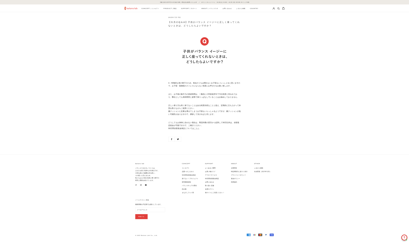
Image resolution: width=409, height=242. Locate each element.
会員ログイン (209, 189)
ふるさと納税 (240, 8)
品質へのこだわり (188, 171)
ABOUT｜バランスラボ (209, 8)
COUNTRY (254, 8)
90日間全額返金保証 (189, 175)
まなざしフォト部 (188, 192)
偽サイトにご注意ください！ (214, 192)
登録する (141, 216)
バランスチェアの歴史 (189, 185)
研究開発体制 (186, 182)
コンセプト (185, 168)
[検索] (278, 8)
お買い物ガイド (210, 171)
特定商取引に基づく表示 (239, 171)
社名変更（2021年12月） (262, 171)
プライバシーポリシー (238, 175)
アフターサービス (211, 175)
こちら (196, 128)
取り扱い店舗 (209, 185)
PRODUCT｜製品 (170, 8)
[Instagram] (141, 185)
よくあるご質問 (210, 168)
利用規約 (234, 182)
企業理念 (234, 168)
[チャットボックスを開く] (404, 238)
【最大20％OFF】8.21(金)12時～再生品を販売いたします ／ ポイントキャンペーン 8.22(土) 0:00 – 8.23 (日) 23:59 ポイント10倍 (204, 2)
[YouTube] (146, 185)
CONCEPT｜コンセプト (150, 8)
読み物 (184, 189)
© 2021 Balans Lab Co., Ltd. (146, 235)
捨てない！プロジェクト (190, 178)
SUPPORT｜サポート (189, 8)
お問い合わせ (227, 8)
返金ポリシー (235, 178)
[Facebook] (136, 185)
